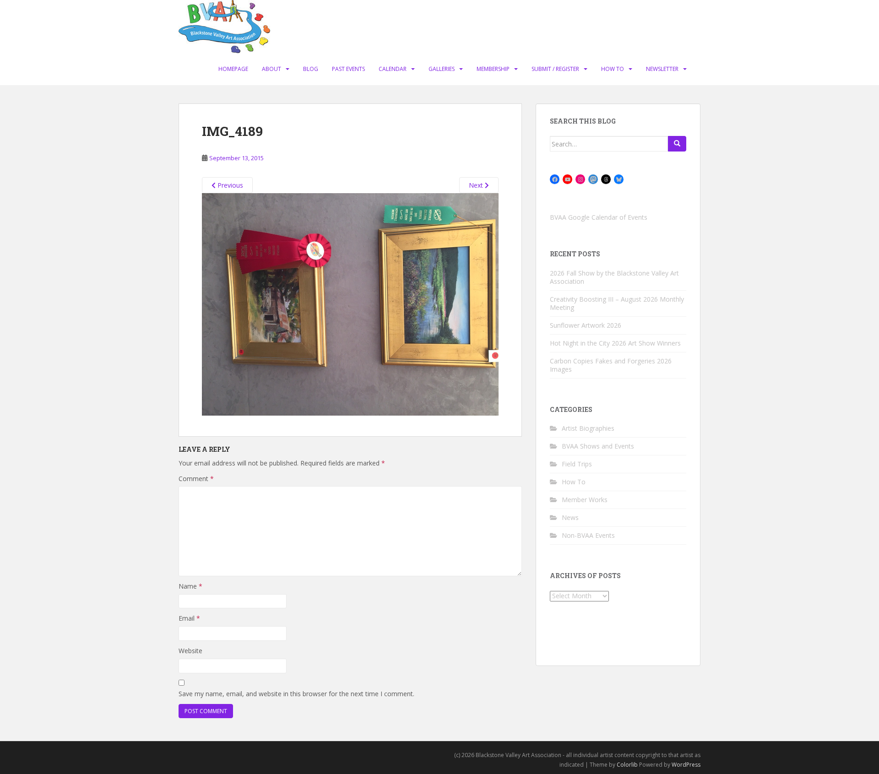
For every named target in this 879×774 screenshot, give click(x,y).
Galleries (442, 69)
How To (612, 69)
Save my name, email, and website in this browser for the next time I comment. (296, 693)
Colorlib (627, 765)
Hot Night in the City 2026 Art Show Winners (615, 343)
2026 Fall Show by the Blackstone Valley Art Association (614, 277)
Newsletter (662, 69)
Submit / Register (555, 69)
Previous (229, 185)
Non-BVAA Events (588, 535)
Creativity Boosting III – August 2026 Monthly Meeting (617, 303)
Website (190, 650)
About (271, 69)
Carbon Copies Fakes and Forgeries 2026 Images (611, 365)
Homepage (233, 69)
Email (189, 618)
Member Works (585, 499)
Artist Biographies (588, 428)
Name (190, 586)
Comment (196, 478)
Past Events (348, 69)
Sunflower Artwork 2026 (585, 325)
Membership (493, 69)
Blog (310, 69)
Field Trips (577, 464)
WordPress (686, 765)
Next (477, 185)
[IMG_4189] (350, 303)
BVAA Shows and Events (598, 446)
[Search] (677, 144)
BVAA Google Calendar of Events (598, 217)
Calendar (393, 69)
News (570, 517)
